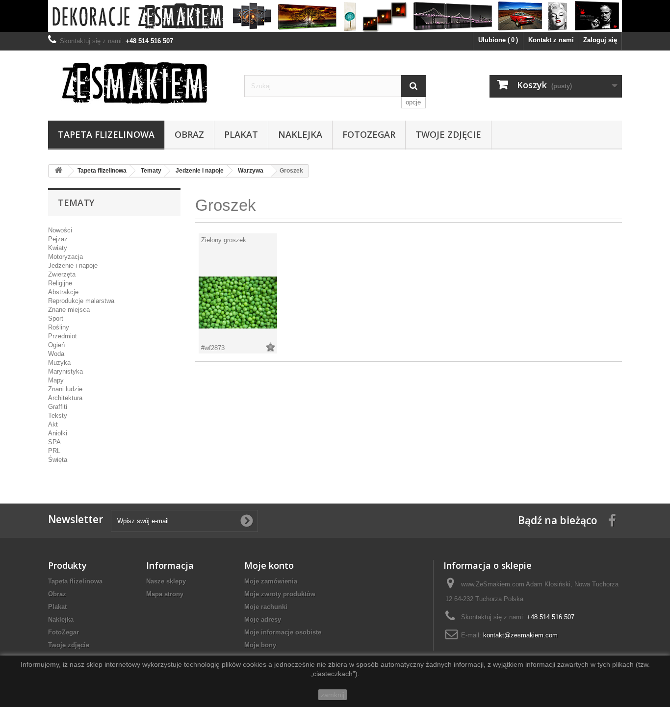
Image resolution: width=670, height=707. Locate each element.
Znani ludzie (65, 389)
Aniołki (57, 433)
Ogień (56, 345)
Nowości (60, 230)
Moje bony (260, 645)
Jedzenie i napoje (200, 170)
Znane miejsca (69, 309)
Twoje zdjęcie (448, 134)
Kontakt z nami (551, 40)
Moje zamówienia (270, 581)
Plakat (241, 134)
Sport (55, 318)
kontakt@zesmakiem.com (520, 635)
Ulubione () (498, 40)
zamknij (332, 695)
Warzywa (250, 170)
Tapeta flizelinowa (106, 134)
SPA (54, 442)
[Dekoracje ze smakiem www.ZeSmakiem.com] (335, 16)
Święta (57, 459)
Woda (56, 353)
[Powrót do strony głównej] (58, 171)
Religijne (60, 283)
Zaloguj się (600, 40)
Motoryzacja (65, 256)
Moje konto (269, 565)
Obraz (189, 134)
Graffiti (57, 406)
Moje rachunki (265, 606)
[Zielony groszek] (238, 302)
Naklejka (300, 134)
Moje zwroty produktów (279, 594)
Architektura (65, 398)
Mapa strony (164, 594)
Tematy (151, 170)
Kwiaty (57, 248)
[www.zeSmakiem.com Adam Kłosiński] (139, 82)
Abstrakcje (63, 292)
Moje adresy (262, 619)
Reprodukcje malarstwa (81, 300)
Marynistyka (65, 371)
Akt (53, 424)
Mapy (56, 380)
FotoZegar (368, 134)
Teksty (57, 415)
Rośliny (58, 327)
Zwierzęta (62, 274)
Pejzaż (58, 239)
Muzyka (59, 362)
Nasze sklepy (166, 581)
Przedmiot (62, 336)
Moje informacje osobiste (282, 632)
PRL (54, 450)
